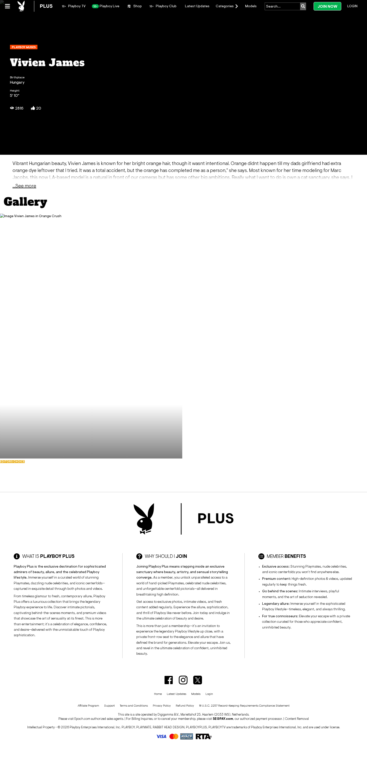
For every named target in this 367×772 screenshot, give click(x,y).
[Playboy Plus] (34, 6)
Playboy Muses (24, 47)
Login (352, 6)
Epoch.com (82, 718)
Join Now (327, 6)
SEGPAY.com (223, 718)
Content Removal (297, 718)
